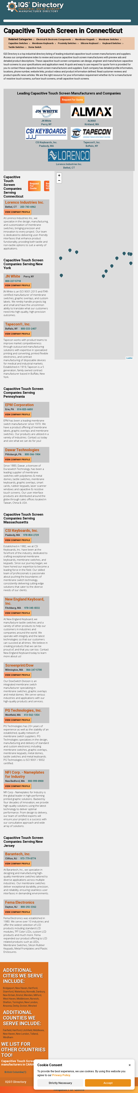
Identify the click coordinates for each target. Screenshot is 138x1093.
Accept (108, 1083)
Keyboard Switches (111, 43)
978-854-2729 (31, 535)
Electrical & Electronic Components (53, 39)
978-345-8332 (32, 608)
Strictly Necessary (60, 1083)
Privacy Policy (61, 1075)
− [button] (59, 180)
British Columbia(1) (15, 1072)
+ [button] (59, 175)
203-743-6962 (28, 207)
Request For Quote (72, 99)
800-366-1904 (32, 454)
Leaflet (129, 358)
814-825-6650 (25, 409)
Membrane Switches (109, 39)
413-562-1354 (31, 715)
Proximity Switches (67, 43)
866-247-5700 (34, 669)
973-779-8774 (28, 858)
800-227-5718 (13, 281)
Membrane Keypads (85, 39)
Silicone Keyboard (89, 43)
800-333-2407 (28, 328)
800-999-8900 (35, 781)
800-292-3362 (28, 907)
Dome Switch (34, 47)
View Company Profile (17, 212)
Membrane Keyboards (43, 43)
